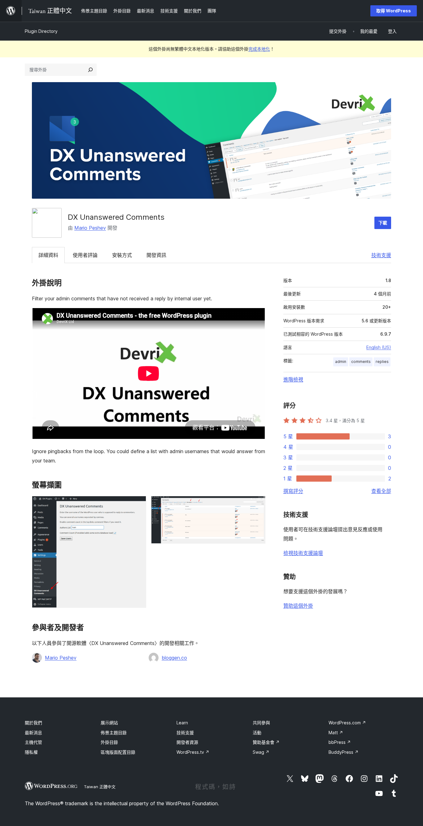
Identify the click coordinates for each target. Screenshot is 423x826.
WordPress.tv (193, 752)
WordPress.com (347, 722)
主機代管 (33, 742)
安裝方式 (122, 255)
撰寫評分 (293, 491)
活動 (257, 732)
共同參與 (261, 722)
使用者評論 (85, 255)
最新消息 (33, 732)
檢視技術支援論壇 (303, 553)
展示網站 (109, 722)
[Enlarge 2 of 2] (257, 504)
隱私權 (31, 752)
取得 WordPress (393, 10)
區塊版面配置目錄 (118, 752)
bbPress (340, 742)
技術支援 (381, 255)
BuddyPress (344, 752)
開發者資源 (187, 742)
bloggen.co (174, 658)
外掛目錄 (109, 742)
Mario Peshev (90, 228)
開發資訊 (156, 255)
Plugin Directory (41, 31)
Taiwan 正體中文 (100, 786)
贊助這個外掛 (298, 606)
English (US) (378, 347)
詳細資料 (48, 255)
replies (382, 361)
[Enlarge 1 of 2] (138, 504)
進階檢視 (293, 379)
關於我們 (33, 722)
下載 (382, 222)
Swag (261, 752)
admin (340, 361)
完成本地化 (259, 48)
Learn (182, 722)
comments (361, 361)
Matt (336, 732)
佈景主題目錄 (114, 732)
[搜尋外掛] (90, 70)
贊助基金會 (266, 742)
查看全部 (381, 491)
